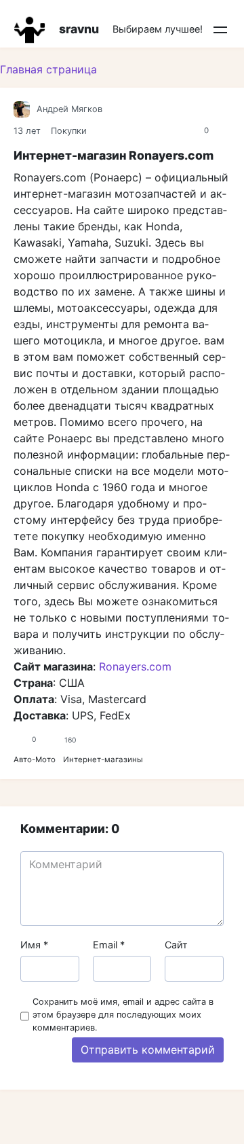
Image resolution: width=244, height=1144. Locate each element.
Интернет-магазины (103, 759)
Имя (34, 944)
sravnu (79, 29)
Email (109, 944)
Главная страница (48, 69)
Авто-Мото (35, 759)
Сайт (176, 944)
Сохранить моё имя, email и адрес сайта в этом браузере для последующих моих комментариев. (123, 1015)
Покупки (69, 131)
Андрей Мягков (69, 109)
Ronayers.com (135, 666)
